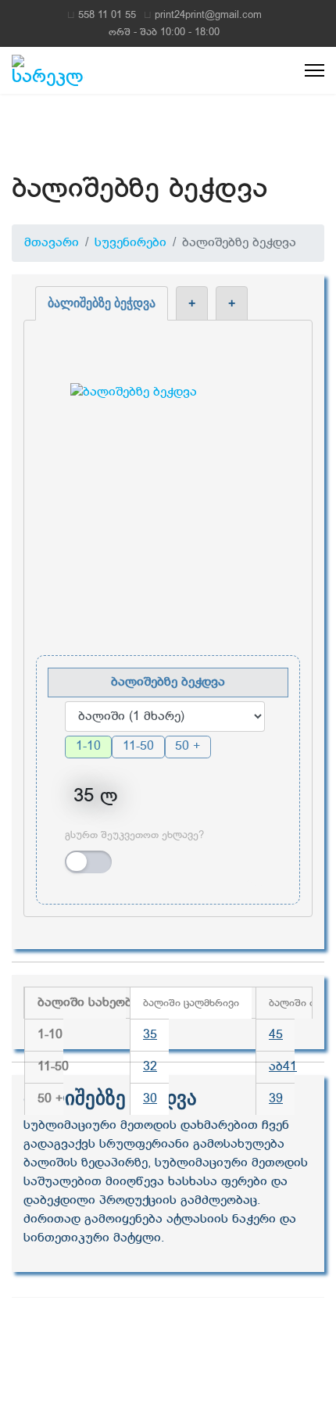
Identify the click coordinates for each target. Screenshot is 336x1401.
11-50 (138, 746)
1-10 (88, 746)
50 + (187, 746)
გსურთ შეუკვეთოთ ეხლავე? (134, 834)
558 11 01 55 (107, 15)
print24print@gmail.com (208, 15)
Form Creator (249, 883)
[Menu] (314, 70)
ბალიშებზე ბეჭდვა (101, 303)
